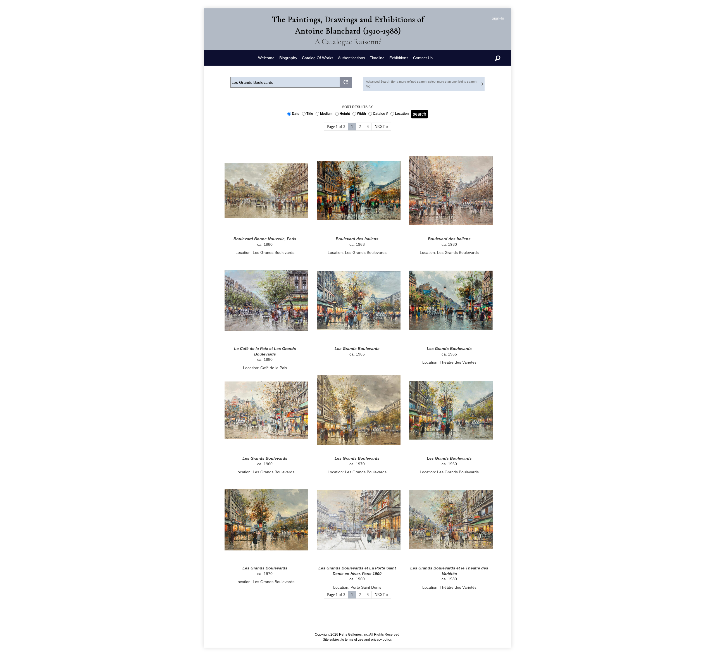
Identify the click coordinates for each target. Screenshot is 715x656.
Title (310, 114)
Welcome (266, 58)
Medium (327, 114)
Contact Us (423, 58)
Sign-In (498, 18)
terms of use (354, 639)
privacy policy (381, 639)
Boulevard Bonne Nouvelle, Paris (264, 239)
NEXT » (381, 127)
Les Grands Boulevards (357, 348)
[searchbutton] (346, 82)
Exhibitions (398, 58)
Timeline (377, 58)
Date (296, 114)
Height (346, 114)
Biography (288, 58)
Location (402, 114)
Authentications (351, 58)
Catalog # (381, 114)
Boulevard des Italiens (357, 239)
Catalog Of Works (317, 58)
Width (362, 114)
